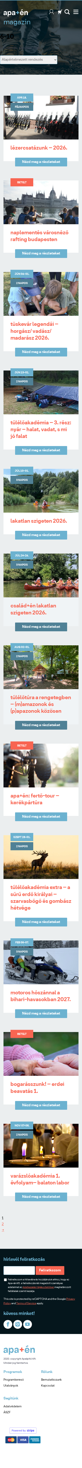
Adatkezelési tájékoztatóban (38, 1287)
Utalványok (10, 1386)
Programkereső (13, 1380)
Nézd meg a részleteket (41, 162)
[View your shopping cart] (60, 13)
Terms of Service (26, 1303)
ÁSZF (6, 1412)
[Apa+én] (19, 1354)
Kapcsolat (48, 1386)
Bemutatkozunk (51, 1380)
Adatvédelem (12, 1406)
